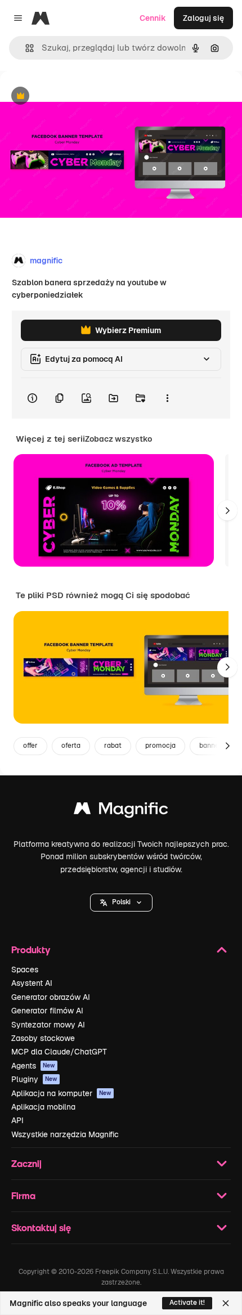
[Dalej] (227, 510)
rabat (113, 745)
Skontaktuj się (41, 1227)
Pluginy (34, 1079)
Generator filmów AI (47, 1011)
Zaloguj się (203, 18)
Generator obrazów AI (50, 997)
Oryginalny (77, 96)
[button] (121, 903)
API (17, 1120)
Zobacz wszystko (118, 439)
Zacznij (26, 1163)
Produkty (30, 949)
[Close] (225, 1303)
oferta (70, 745)
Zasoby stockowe (43, 1038)
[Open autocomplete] (25, 48)
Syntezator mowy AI (48, 1025)
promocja (160, 745)
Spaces (24, 969)
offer (30, 745)
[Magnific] (121, 811)
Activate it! (187, 1302)
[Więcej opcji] (167, 398)
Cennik (153, 18)
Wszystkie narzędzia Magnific (65, 1134)
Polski (121, 901)
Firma (23, 1195)
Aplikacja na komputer (61, 1093)
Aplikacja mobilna (43, 1107)
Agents (33, 1066)
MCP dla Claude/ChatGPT (59, 1052)
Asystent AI (31, 983)
